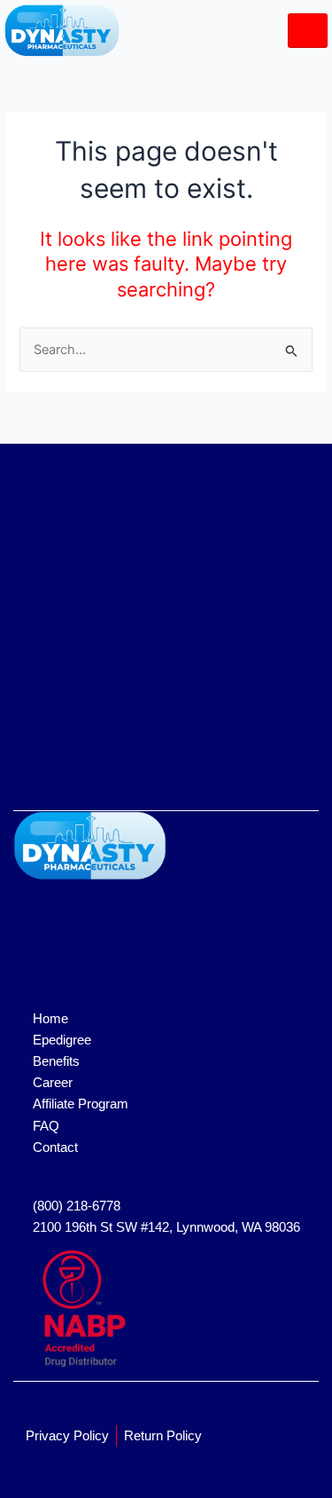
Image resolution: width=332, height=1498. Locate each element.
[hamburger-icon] (308, 30)
